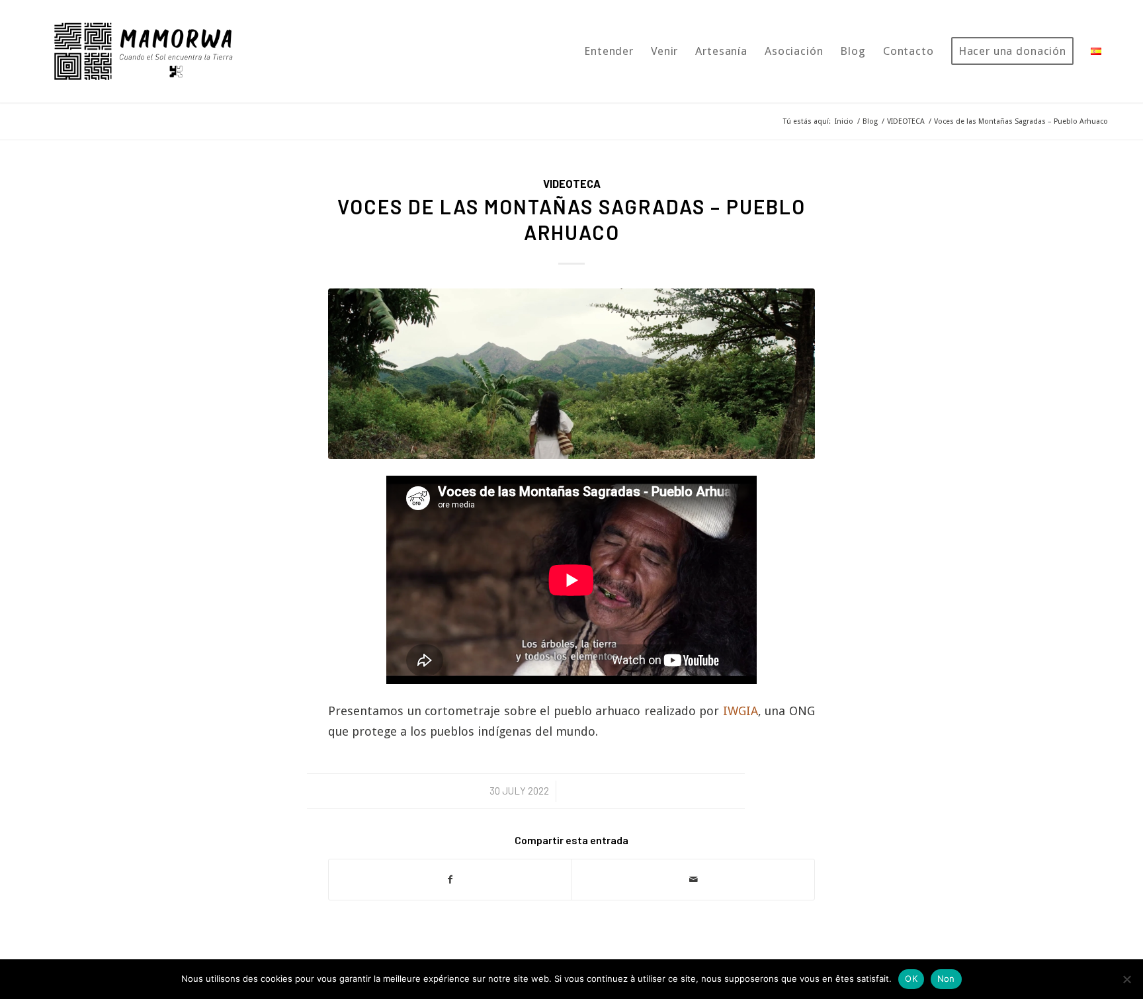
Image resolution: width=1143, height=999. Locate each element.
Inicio (844, 121)
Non (946, 978)
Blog (870, 121)
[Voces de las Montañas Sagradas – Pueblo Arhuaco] (571, 373)
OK (911, 978)
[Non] (1126, 979)
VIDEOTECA (906, 121)
